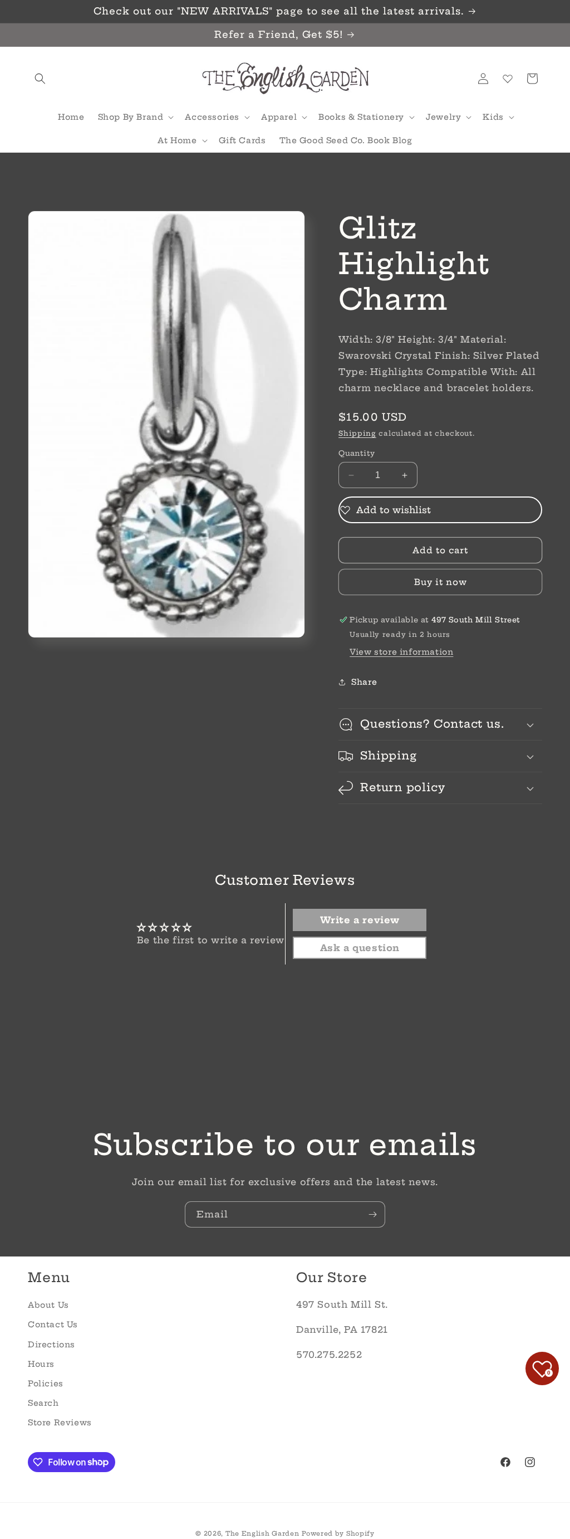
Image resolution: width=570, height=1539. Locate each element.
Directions (51, 1345)
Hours (41, 1364)
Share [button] (364, 682)
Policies (45, 1384)
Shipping (357, 433)
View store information (401, 652)
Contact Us (53, 1324)
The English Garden (262, 1533)
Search (43, 1403)
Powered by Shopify (338, 1533)
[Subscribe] (372, 1214)
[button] (40, 78)
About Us (48, 1305)
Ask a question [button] (360, 947)
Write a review (360, 920)
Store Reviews (60, 1423)
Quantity (356, 453)
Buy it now (440, 582)
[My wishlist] (507, 78)
